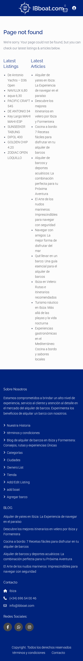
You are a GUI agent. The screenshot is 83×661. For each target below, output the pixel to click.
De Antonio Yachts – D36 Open (17, 80)
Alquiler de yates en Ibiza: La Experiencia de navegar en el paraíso (46, 85)
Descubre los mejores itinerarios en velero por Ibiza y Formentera (46, 111)
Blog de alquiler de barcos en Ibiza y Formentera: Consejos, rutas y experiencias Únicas (39, 442)
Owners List (15, 467)
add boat (13, 489)
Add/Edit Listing (18, 482)
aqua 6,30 (15, 96)
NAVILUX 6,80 (17, 90)
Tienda (12, 475)
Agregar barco (17, 497)
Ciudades (13, 460)
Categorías (15, 453)
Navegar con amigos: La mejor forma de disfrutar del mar (46, 240)
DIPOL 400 (15, 137)
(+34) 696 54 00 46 (22, 598)
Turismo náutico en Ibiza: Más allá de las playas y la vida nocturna (46, 313)
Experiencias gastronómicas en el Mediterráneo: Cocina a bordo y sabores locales (46, 343)
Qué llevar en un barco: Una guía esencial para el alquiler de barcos (46, 266)
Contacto (58, 653)
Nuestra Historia (18, 425)
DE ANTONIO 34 (19, 111)
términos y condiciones (23, 433)
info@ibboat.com (21, 605)
